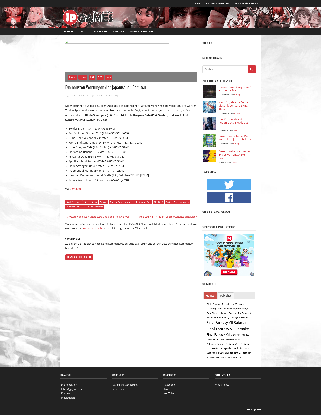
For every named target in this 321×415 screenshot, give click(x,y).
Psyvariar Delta (73, 206)
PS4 (92, 77)
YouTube (169, 393)
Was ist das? (222, 384)
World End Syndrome (93, 206)
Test (82, 31)
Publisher (225, 295)
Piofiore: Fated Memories (177, 202)
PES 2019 (158, 202)
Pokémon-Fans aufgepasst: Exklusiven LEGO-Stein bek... (235, 155)
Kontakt (65, 393)
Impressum (118, 389)
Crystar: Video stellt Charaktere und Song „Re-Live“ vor (98, 216)
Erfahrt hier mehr (93, 228)
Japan (72, 77)
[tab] (210, 295)
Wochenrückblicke (246, 3)
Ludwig (237, 95)
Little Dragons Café (142, 202)
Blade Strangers (73, 202)
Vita (109, 77)
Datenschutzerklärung (125, 384)
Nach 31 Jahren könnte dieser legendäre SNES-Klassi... (233, 106)
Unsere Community (142, 31)
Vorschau (100, 31)
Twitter (168, 389)
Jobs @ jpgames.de (72, 389)
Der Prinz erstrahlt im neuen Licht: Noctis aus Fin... (233, 122)
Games (210, 295)
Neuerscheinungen (217, 3)
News (66, 31)
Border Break (90, 202)
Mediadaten (68, 397)
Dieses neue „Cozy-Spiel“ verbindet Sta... (234, 88)
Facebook (169, 384)
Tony (235, 130)
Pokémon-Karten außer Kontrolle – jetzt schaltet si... (236, 137)
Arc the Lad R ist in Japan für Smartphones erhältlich (166, 216)
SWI (100, 77)
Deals (197, 3)
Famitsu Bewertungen (120, 202)
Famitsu (103, 202)
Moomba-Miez (104, 95)
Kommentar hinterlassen (79, 257)
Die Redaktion (69, 384)
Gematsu (75, 189)
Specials (118, 31)
